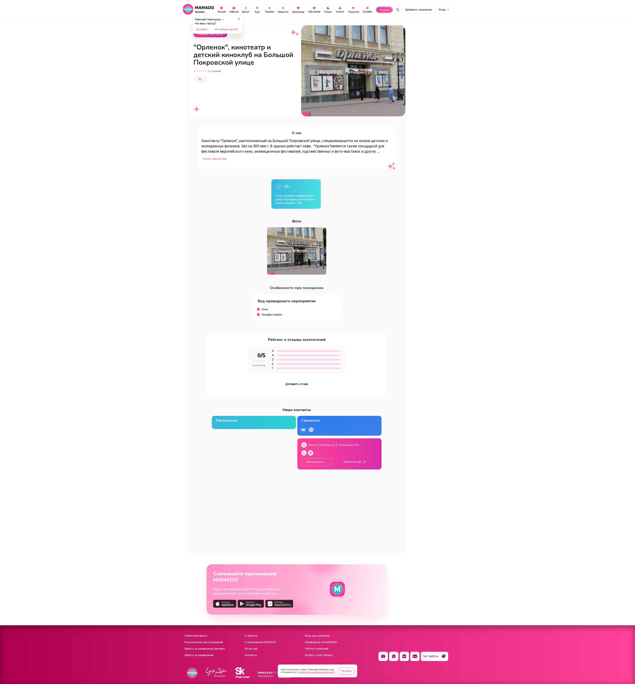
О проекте (251, 635)
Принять (346, 671)
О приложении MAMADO (260, 642)
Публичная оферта (195, 635)
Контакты (251, 655)
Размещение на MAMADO (321, 642)
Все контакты (315, 461)
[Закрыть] (238, 18)
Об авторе (251, 648)
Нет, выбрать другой (226, 29)
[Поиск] (398, 10)
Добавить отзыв (296, 384)
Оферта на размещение (198, 655)
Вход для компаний (317, 635)
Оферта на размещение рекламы (204, 648)
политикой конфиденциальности (317, 672)
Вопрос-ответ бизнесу (319, 655)
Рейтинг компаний (316, 648)
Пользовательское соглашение (203, 642)
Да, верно (201, 29)
